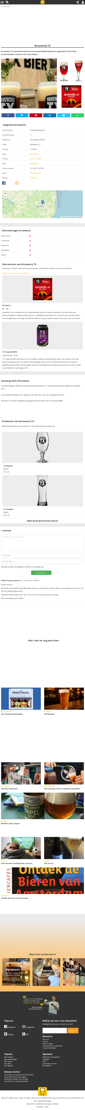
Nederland (34, 163)
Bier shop (7, 1063)
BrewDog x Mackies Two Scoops (16, 1079)
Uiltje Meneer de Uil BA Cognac (15, 1077)
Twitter (10, 1034)
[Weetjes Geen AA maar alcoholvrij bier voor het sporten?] (21, 848)
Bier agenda (8, 1066)
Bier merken (8, 1057)
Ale (3, 309)
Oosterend (6, 6)
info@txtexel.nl (35, 173)
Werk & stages (47, 1044)
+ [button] (5, 193)
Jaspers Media (52, 1104)
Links (44, 1061)
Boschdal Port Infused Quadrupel (16, 1081)
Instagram (29, 1027)
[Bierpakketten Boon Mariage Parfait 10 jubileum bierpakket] (64, 773)
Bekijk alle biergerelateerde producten (42, 521)
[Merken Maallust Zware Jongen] (42, 806)
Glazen (6, 469)
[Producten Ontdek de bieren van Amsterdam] (42, 880)
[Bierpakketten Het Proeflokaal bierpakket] (21, 699)
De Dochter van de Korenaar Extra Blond (19, 1075)
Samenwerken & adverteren (52, 1046)
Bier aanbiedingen (10, 1059)
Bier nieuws (8, 1061)
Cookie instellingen (49, 1048)
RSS (27, 1034)
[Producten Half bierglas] (64, 699)
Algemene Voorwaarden (51, 1057)
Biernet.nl (30, 1104)
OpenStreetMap (71, 217)
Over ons (45, 1039)
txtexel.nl (33, 178)
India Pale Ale (7, 355)
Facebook (11, 1027)
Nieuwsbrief (46, 1066)
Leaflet (63, 217)
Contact (45, 1041)
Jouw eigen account (49, 1063)
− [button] (5, 196)
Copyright (45, 1059)
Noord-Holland (35, 159)
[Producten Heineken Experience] (21, 773)
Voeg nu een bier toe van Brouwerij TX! (16, 273)
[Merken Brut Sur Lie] (64, 848)
